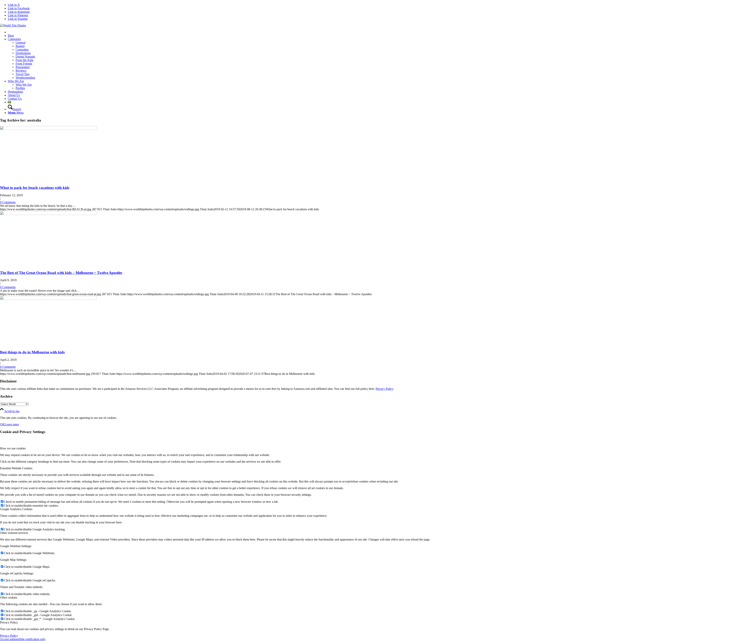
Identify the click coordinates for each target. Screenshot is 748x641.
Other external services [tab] (14, 532)
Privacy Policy (384, 388)
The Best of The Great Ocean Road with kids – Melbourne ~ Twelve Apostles (61, 273)
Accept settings (9, 639)
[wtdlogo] (13, 25)
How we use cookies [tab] (13, 448)
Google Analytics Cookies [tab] (16, 509)
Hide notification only (32, 639)
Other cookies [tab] (8, 597)
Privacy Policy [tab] (9, 622)
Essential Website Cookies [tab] (16, 468)
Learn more (12, 424)
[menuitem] (378, 32)
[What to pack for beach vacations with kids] (48, 128)
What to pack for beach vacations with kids (34, 188)
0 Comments (8, 202)
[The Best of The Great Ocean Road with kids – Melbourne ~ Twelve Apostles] (48, 214)
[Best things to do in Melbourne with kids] (48, 298)
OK (2, 424)
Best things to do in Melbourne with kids (32, 352)
